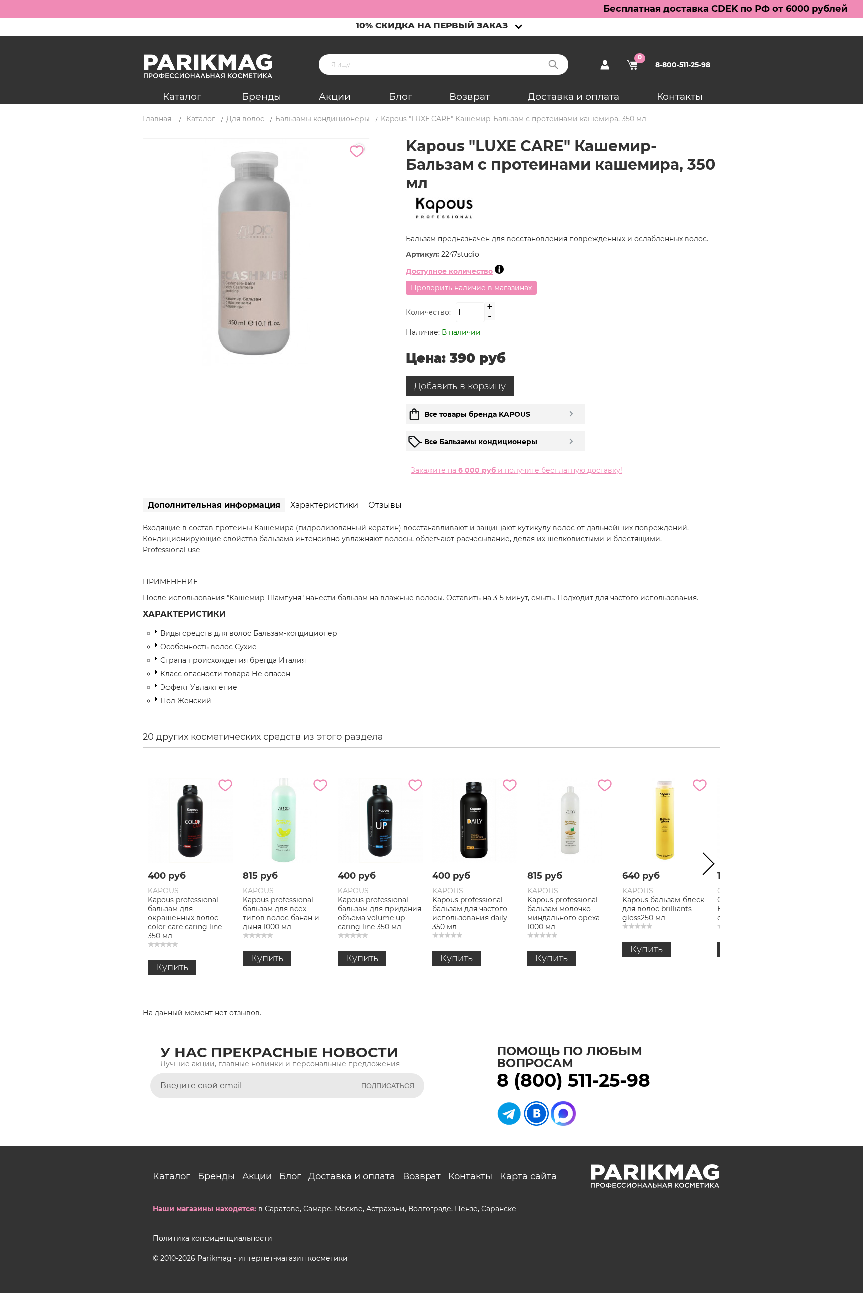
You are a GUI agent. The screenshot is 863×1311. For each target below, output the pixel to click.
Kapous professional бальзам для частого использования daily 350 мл (469, 913)
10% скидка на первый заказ (432, 25)
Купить (172, 967)
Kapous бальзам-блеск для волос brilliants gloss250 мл (663, 908)
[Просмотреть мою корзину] (632, 65)
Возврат (469, 96)
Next (705, 866)
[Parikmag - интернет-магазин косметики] (217, 66)
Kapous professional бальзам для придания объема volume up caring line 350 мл (379, 913)
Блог (400, 96)
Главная (157, 118)
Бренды (261, 96)
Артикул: (423, 254)
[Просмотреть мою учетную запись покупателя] (604, 65)
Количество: (428, 312)
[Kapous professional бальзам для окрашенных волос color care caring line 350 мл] (190, 820)
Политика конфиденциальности (212, 1238)
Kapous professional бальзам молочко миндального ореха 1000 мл (563, 913)
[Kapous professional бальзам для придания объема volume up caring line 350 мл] (380, 820)
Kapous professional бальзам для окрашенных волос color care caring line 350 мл (185, 917)
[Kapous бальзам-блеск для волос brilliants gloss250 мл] (664, 820)
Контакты (680, 96)
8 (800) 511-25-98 (573, 1080)
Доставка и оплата (573, 96)
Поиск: (553, 64)
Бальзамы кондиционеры (322, 118)
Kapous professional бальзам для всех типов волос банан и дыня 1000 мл (281, 913)
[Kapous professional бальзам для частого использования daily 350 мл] (474, 820)
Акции (335, 96)
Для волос (245, 118)
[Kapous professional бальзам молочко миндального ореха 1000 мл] (569, 820)
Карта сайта (528, 1176)
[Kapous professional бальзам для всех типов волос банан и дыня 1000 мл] (285, 820)
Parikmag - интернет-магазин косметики (272, 1258)
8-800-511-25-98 (682, 64)
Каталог (182, 96)
